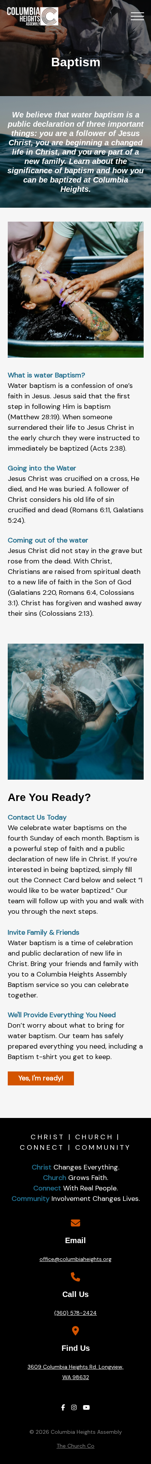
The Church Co (75, 1445)
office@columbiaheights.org (75, 1259)
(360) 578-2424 (75, 1312)
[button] (137, 16)
